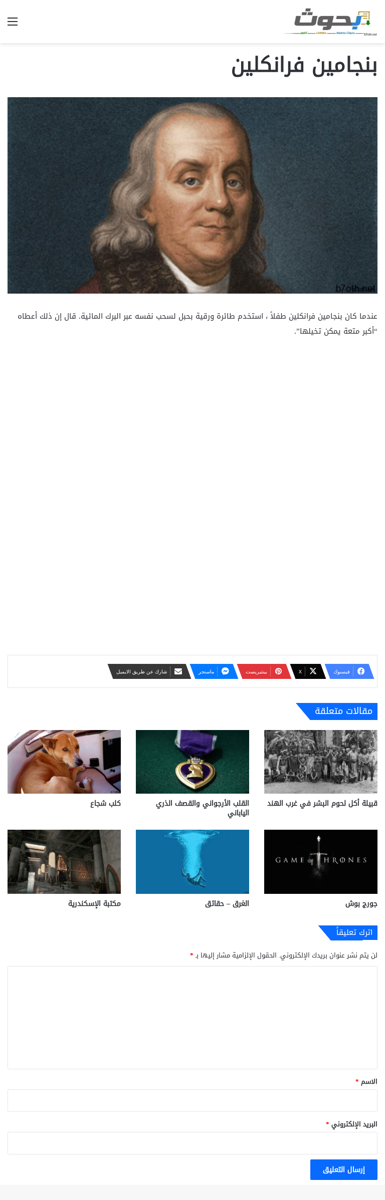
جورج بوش (361, 903)
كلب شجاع (105, 803)
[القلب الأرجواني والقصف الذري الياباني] (192, 762)
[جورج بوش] (320, 861)
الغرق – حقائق (227, 903)
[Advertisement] (192, 421)
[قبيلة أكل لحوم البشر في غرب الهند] (320, 762)
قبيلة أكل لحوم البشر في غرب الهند (322, 803)
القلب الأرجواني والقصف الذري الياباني (202, 808)
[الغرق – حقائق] (192, 861)
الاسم (366, 1081)
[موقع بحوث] (329, 21)
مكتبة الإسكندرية (94, 903)
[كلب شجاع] (64, 762)
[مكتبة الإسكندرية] (64, 861)
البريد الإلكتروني (351, 1124)
